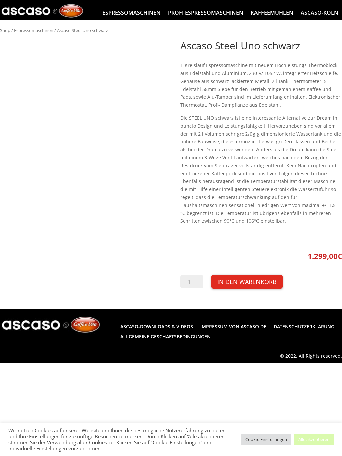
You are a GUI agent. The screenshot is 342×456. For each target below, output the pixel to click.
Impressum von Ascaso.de (233, 327)
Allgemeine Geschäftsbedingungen (165, 337)
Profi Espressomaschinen (205, 12)
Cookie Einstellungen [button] (266, 439)
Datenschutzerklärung (304, 327)
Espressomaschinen (131, 12)
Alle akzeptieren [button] (314, 439)
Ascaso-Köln (319, 12)
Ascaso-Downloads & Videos (156, 327)
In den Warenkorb (247, 282)
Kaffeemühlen (272, 12)
